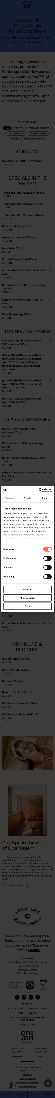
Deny (27, 606)
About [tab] (45, 498)
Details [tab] (27, 498)
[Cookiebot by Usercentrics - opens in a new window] (39, 490)
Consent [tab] (10, 498)
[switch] (47, 558)
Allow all (27, 589)
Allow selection (27, 598)
